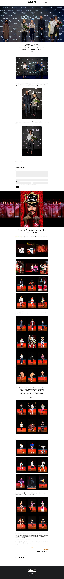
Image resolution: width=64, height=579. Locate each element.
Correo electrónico (18, 181)
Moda (32, 51)
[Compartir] (19, 557)
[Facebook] (16, 2)
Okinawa (33, 234)
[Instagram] (17, 2)
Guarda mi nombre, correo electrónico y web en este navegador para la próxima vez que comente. (26, 184)
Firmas (31, 234)
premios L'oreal (20, 161)
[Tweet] (21, 557)
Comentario (17, 170)
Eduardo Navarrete (18, 236)
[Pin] (23, 557)
